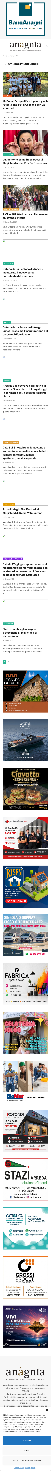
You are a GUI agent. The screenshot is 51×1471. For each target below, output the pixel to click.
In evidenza (8, 154)
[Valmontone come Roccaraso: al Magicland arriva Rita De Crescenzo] (25, 143)
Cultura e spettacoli (13, 559)
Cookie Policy (19, 1468)
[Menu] (4, 46)
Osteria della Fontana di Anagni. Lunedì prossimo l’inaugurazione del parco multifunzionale (25, 331)
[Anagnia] (25, 45)
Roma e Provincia (11, 209)
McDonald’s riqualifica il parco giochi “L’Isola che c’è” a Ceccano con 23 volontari (25, 105)
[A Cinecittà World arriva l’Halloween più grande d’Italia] (25, 197)
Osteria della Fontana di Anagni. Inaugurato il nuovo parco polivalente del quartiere (23, 272)
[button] (47, 1410)
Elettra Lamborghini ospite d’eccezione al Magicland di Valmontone (20, 633)
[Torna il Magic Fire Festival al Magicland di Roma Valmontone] (25, 493)
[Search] (47, 46)
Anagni (7, 322)
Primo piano (9, 504)
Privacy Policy (30, 1468)
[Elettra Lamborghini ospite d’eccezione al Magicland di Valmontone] (25, 612)
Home (5, 56)
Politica (7, 96)
